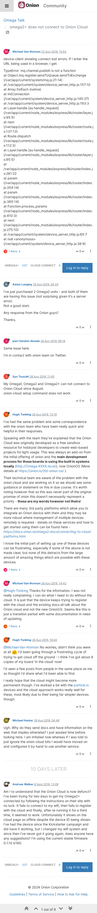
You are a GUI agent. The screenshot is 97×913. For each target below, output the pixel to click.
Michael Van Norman (26, 51)
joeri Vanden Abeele (26, 341)
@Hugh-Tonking (16, 591)
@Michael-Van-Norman (21, 647)
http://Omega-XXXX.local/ (36, 466)
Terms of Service (41, 894)
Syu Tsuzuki (20, 376)
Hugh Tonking (21, 414)
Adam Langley (22, 284)
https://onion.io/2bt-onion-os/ (41, 471)
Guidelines (17, 894)
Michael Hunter (22, 720)
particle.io (81, 685)
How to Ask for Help (72, 894)
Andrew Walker (22, 784)
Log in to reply (77, 268)
